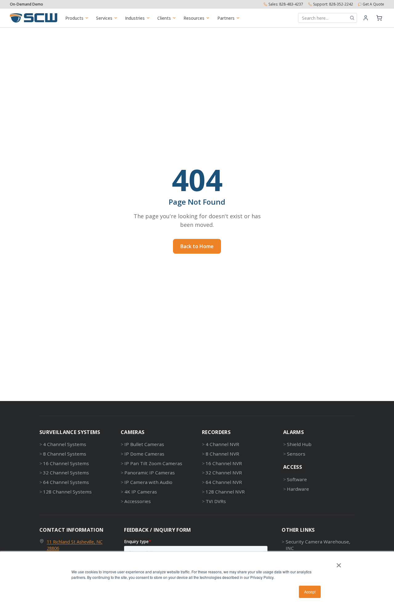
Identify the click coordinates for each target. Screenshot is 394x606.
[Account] (366, 18)
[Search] (352, 18)
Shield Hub (299, 444)
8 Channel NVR (222, 454)
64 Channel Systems (66, 482)
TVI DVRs (216, 501)
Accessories (137, 501)
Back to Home (197, 246)
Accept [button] (310, 591)
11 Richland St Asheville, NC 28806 (75, 544)
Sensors (296, 454)
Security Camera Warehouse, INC (318, 544)
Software (297, 479)
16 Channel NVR (224, 463)
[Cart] (379, 18)
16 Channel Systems (66, 463)
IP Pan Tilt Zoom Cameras (153, 463)
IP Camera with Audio (148, 482)
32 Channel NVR (224, 472)
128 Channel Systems (67, 492)
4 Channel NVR (222, 444)
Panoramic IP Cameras (149, 472)
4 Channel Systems (64, 444)
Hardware (298, 489)
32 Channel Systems (66, 472)
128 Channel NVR (225, 492)
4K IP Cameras (140, 492)
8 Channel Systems (64, 454)
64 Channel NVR (224, 482)
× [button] (338, 563)
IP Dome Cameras (144, 454)
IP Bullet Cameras (144, 444)
